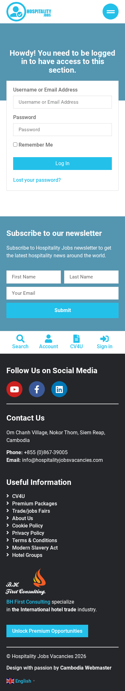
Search (20, 346)
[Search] (20, 338)
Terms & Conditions (34, 540)
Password (24, 117)
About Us (22, 518)
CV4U (76, 346)
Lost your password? (37, 180)
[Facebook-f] (37, 389)
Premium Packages (34, 504)
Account (48, 346)
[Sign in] (104, 338)
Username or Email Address (45, 90)
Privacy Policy (28, 533)
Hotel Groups (27, 555)
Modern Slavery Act (35, 548)
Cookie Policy (27, 526)
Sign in (105, 346)
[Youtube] (14, 389)
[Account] (48, 338)
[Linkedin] (59, 389)
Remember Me (35, 145)
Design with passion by (59, 668)
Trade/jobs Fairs (31, 511)
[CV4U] (76, 338)
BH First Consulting (28, 602)
